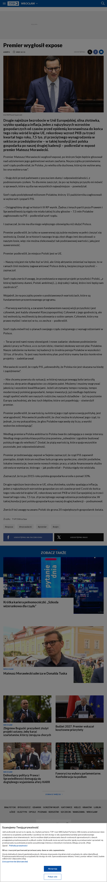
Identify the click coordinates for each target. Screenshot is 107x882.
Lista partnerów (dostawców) (15, 861)
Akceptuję (52, 869)
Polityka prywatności (18, 845)
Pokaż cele (52, 877)
